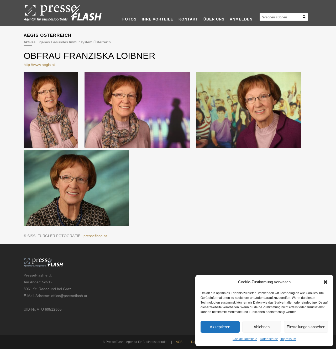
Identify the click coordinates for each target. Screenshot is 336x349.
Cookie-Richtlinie (245, 339)
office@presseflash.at (69, 296)
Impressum (288, 339)
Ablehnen (262, 327)
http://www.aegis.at (39, 64)
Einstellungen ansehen (306, 327)
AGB (179, 342)
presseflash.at (95, 236)
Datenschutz (269, 339)
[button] (325, 282)
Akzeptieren (220, 327)
